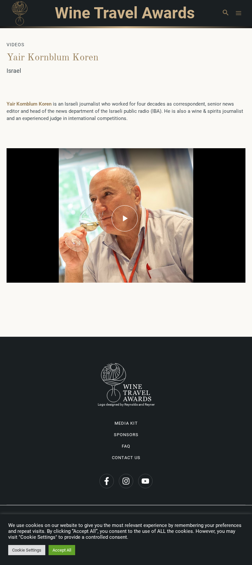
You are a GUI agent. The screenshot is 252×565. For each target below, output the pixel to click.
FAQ (126, 446)
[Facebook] (106, 481)
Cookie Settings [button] (26, 550)
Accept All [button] (61, 550)
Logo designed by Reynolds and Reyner (126, 404)
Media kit (126, 423)
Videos (15, 44)
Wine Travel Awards (125, 13)
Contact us (126, 457)
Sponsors (126, 434)
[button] (225, 13)
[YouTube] (145, 481)
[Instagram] (126, 481)
